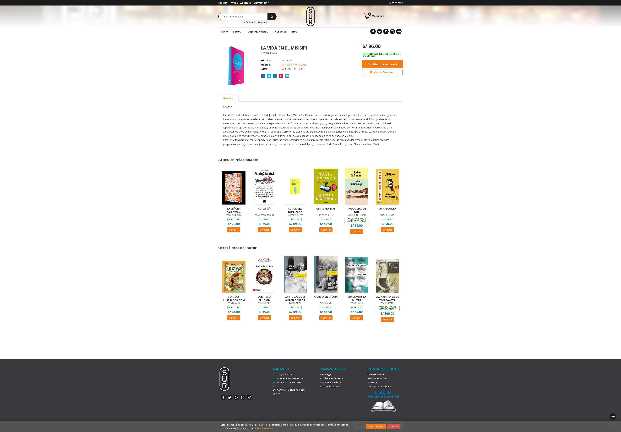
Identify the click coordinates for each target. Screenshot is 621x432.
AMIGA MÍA (264, 208)
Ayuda (234, 2)
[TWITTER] (379, 31)
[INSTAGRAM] (392, 31)
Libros (237, 31)
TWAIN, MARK (269, 52)
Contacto (223, 2)
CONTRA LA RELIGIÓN (264, 298)
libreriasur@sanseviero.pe (290, 378)
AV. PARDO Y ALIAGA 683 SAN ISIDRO (289, 392)
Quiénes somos (376, 374)
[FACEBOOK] (373, 31)
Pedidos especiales (377, 378)
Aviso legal (325, 374)
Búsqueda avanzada (256, 22)
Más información (264, 428)
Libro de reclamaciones (380, 386)
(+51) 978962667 (285, 374)
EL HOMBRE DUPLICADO (295, 210)
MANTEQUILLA (387, 208)
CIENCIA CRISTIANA (326, 296)
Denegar (394, 426)
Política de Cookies (330, 386)
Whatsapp (373, 382)
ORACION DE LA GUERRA (356, 298)
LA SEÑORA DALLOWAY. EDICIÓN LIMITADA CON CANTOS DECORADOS (233, 210)
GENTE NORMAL (325, 208)
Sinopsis (228, 98)
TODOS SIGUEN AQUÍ (356, 210)
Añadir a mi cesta (384, 64)
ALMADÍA (287, 60)
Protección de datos (330, 382)
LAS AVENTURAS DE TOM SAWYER (387, 298)
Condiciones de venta (331, 378)
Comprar (233, 229)
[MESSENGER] (399, 31)
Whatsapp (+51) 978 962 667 (254, 2)
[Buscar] (272, 16)
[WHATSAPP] (386, 31)
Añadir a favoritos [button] (383, 72)
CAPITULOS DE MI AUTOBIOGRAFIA (295, 298)
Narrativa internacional (294, 64)
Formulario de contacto (289, 382)
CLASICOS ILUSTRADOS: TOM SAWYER (234, 298)
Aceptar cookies (376, 426)
